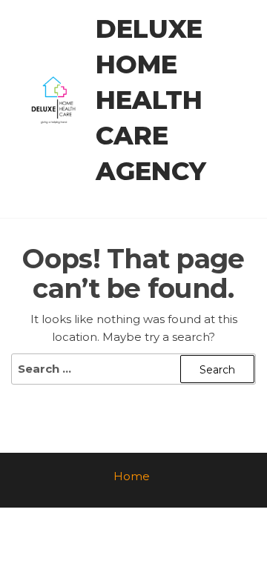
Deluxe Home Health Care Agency (151, 100)
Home (131, 476)
